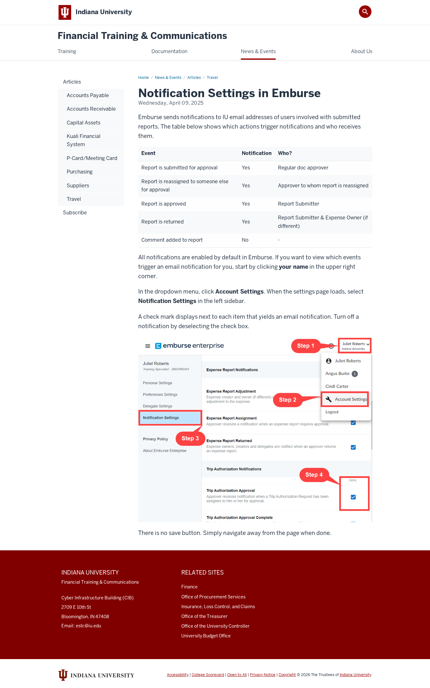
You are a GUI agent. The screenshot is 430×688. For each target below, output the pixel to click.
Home (143, 77)
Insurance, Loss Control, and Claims (218, 606)
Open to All (237, 674)
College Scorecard (208, 674)
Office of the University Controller (215, 626)
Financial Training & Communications (142, 36)
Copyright (287, 674)
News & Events (168, 77)
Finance (189, 587)
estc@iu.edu (88, 626)
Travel (212, 77)
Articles (194, 77)
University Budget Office (206, 636)
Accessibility (178, 674)
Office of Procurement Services (213, 597)
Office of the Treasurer (204, 616)
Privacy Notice (262, 674)
